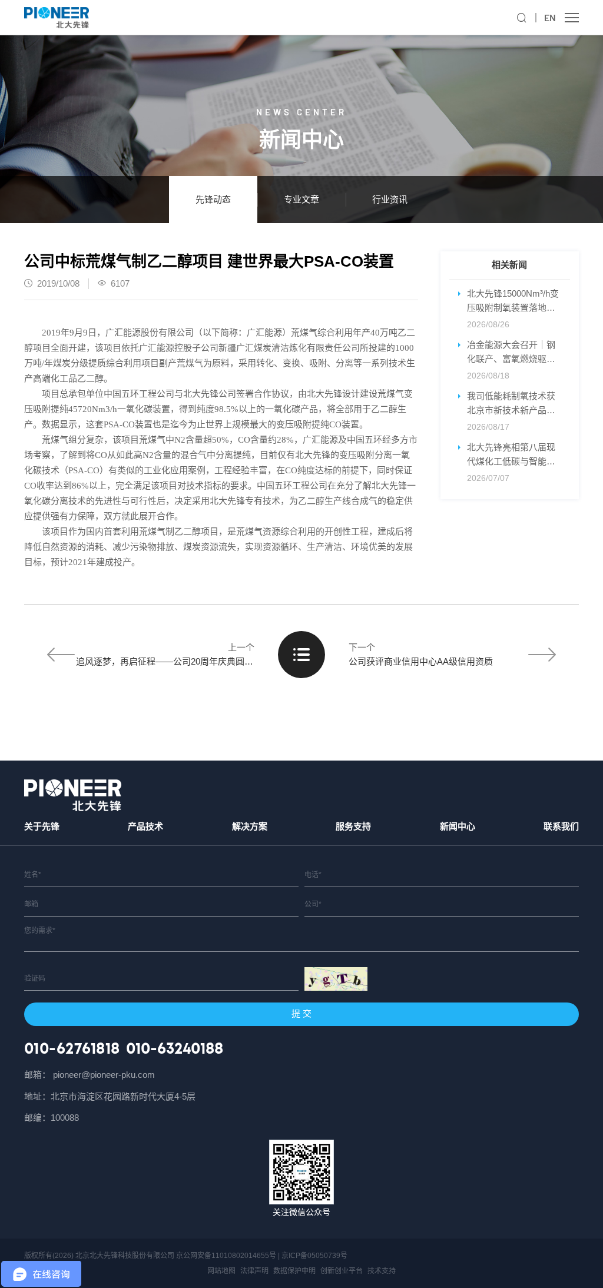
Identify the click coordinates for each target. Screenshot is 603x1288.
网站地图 (221, 1271)
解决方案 (249, 826)
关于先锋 (41, 826)
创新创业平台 (341, 1271)
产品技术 (145, 826)
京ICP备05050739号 (314, 1256)
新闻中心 (457, 826)
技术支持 (381, 1271)
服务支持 (353, 826)
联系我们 (561, 826)
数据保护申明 (294, 1271)
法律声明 (254, 1271)
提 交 (301, 1013)
